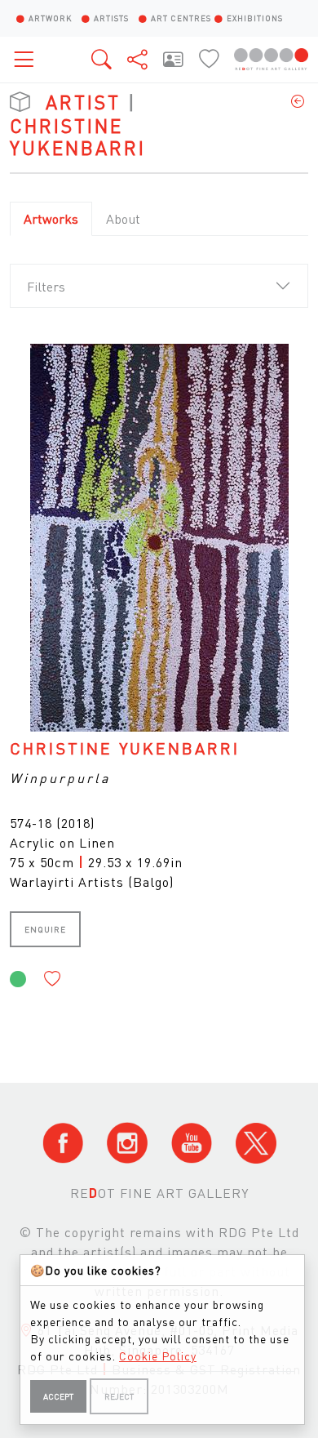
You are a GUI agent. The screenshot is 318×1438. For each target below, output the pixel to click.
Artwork (50, 18)
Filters (46, 286)
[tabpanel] (159, 671)
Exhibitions (255, 18)
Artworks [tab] (51, 218)
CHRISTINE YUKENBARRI (125, 748)
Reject (119, 1396)
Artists (111, 18)
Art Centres (181, 18)
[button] (52, 979)
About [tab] (123, 218)
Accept (58, 1396)
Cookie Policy (158, 1355)
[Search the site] (103, 59)
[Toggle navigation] (28, 59)
